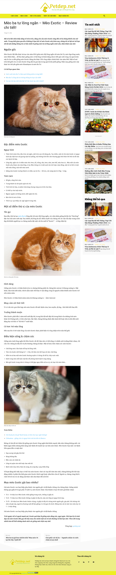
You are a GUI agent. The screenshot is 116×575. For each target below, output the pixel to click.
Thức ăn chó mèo (50, 16)
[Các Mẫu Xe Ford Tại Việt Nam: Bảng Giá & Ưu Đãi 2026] (98, 99)
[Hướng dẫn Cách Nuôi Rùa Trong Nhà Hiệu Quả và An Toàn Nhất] (98, 187)
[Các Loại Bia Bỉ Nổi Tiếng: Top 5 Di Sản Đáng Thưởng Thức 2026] (98, 45)
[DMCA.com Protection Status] (32, 573)
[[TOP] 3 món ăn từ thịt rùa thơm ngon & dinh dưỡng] (98, 125)
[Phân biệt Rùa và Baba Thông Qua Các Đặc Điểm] (98, 158)
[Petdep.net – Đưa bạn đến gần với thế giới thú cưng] (58, 7)
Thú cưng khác (35, 16)
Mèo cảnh (23, 16)
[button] (104, 16)
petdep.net (76, 526)
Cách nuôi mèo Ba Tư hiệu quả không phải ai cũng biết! (24, 74)
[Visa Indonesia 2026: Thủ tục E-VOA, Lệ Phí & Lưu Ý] (98, 72)
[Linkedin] (84, 562)
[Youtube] (93, 562)
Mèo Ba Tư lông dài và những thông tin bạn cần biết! (23, 77)
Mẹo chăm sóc (64, 16)
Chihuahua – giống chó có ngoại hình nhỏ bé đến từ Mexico (25, 438)
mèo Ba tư (22, 216)
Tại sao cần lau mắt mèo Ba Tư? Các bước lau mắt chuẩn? (25, 81)
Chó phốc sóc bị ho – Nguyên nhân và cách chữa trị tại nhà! (62, 539)
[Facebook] (79, 562)
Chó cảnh (14, 16)
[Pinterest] (88, 562)
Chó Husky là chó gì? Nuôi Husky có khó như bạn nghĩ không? (26, 435)
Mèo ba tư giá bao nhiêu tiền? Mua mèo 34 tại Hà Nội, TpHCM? (22, 539)
